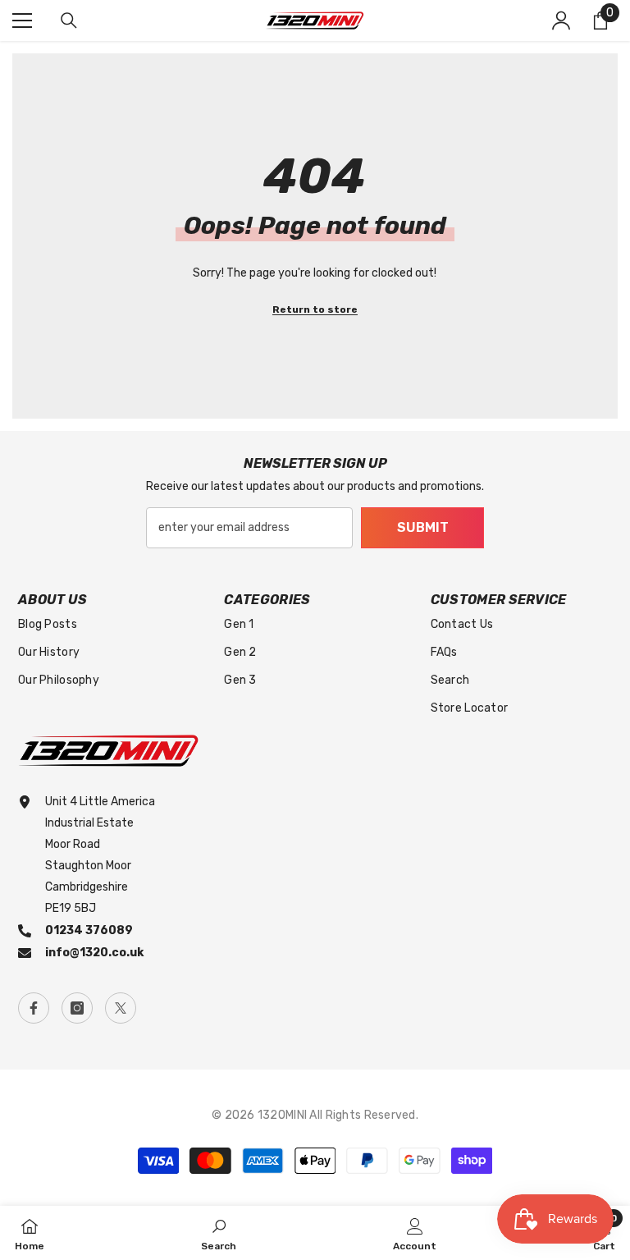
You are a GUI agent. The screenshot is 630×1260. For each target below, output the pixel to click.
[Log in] (561, 20)
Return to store (315, 309)
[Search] (69, 20)
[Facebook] (33, 1008)
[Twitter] (120, 1008)
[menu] (22, 20)
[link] (218, 1233)
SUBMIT (423, 527)
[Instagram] (77, 1008)
